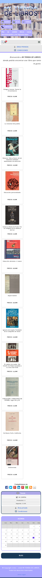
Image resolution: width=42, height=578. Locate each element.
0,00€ (21, 503)
